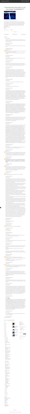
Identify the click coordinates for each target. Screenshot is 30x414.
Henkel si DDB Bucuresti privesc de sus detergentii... (7, 386)
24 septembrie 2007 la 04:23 (9, 55)
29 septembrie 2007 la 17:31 (9, 122)
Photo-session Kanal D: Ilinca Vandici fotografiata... (7, 382)
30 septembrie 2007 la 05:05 (9, 149)
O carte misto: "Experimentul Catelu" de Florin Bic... (7, 379)
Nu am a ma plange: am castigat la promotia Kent (7, 369)
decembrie (6, 337)
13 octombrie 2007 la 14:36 (9, 232)
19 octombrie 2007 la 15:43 (9, 254)
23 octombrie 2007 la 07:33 (9, 268)
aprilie (5, 392)
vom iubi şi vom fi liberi (5, 1)
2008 (5, 335)
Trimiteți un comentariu (7, 317)
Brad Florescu (7, 49)
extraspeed (7, 255)
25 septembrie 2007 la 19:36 (9, 79)
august (5, 388)
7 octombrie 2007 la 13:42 (9, 163)
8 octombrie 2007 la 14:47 (9, 171)
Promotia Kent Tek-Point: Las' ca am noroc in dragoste (7, 353)
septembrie (6, 340)
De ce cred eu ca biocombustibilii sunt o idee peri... (7, 349)
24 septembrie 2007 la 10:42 (9, 60)
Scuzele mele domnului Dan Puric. (16, 327)
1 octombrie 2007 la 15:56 (9, 156)
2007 (5, 336)
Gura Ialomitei (6, 402)
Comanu (6, 400)
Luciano (6, 384)
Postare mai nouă (6, 34)
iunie (5, 390)
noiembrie (6, 338)
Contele (5, 401)
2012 (5, 331)
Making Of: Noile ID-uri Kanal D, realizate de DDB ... (8, 359)
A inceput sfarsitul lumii (7, 383)
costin (6, 263)
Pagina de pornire (15, 34)
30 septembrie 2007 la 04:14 (9, 144)
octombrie (6, 339)
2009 (5, 334)
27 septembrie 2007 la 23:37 (9, 101)
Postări (21, 337)
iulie (5, 389)
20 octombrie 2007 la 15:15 (9, 262)
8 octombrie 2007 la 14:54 (9, 218)
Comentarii (21, 338)
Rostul (15, 323)
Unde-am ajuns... (6, 341)
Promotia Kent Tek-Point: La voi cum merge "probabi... (7, 373)
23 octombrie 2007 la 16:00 (9, 277)
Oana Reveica (6, 404)
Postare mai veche (23, 34)
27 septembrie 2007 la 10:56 (9, 83)
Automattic (12, 412)
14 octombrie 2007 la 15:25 (9, 237)
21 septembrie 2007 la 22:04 (9, 48)
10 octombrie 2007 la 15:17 (9, 223)
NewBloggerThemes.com (19, 412)
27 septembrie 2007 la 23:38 (9, 114)
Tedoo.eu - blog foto (22, 329)
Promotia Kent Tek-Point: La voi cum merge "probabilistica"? (15, 8)
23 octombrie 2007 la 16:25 (9, 283)
